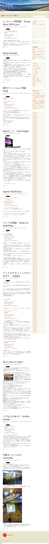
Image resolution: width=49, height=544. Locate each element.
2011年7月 (34, 229)
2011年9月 (34, 226)
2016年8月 (34, 156)
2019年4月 (34, 125)
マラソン (34, 71)
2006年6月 (34, 315)
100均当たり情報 (35, 65)
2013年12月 (34, 186)
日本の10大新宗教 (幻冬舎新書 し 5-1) (10, 341)
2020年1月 (34, 119)
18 (35, 30)
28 (40, 31)
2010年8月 (34, 245)
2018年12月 (34, 131)
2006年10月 (34, 309)
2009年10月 (34, 256)
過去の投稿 (8, 535)
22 (42, 30)
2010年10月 (34, 242)
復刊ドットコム (6, 113)
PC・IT (34, 66)
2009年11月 (34, 254)
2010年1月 (34, 251)
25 (35, 31)
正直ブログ (17, 26)
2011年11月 (34, 223)
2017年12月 (34, 143)
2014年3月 (34, 183)
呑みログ (34, 74)
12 (37, 28)
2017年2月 (34, 149)
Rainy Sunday (10, 53)
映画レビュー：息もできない (37, 95)
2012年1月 (34, 220)
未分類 (34, 75)
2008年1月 (34, 287)
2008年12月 (34, 271)
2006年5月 (34, 317)
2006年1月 (34, 323)
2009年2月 (34, 268)
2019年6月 (34, 122)
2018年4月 (34, 138)
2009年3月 (34, 266)
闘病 (33, 84)
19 (37, 30)
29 (42, 31)
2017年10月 (34, 146)
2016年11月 (34, 153)
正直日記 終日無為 (16, 55)
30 (44, 31)
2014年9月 (34, 175)
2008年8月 (34, 277)
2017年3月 (34, 147)
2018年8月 (34, 134)
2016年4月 (34, 162)
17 (33, 30)
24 (33, 31)
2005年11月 (34, 326)
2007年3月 (34, 302)
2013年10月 (34, 189)
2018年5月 (34, 137)
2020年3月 (34, 116)
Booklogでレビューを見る (8, 38)
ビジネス (34, 69)
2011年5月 (34, 232)
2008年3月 (34, 284)
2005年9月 (34, 329)
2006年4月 (34, 318)
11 (35, 28)
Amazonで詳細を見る (8, 37)
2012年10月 (34, 207)
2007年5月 (34, 299)
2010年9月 (34, 244)
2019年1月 (34, 129)
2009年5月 (34, 263)
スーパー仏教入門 (7, 299)
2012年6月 (34, 213)
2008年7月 (34, 278)
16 (44, 28)
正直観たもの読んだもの (23, 26)
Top (47, 542)
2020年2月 (34, 117)
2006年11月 (34, 308)
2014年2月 (34, 184)
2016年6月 (34, 159)
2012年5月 (34, 214)
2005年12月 (34, 324)
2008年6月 (34, 280)
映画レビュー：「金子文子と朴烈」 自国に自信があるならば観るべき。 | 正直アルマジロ (38, 103)
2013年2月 (34, 201)
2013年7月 (34, 193)
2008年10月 (34, 274)
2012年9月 (34, 208)
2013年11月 (34, 187)
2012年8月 (34, 210)
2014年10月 (34, 174)
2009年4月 (34, 265)
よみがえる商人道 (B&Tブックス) (10, 101)
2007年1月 (34, 305)
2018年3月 (34, 140)
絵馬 (33, 83)
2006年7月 (34, 314)
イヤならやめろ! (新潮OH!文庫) (9, 426)
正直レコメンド (35, 78)
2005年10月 (34, 327)
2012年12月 (34, 204)
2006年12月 (34, 306)
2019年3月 (34, 126)
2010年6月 (34, 248)
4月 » (33, 37)
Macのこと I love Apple (16, 131)
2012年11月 (34, 205)
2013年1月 (34, 202)
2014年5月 (34, 180)
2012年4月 (34, 216)
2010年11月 (34, 241)
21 (40, 30)
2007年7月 (34, 296)
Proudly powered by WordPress (5, 540)
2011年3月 (34, 235)
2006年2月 (34, 321)
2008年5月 (34, 281)
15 (42, 28)
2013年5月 (34, 196)
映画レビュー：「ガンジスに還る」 (38, 105)
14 (40, 28)
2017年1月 (34, 150)
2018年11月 (34, 132)
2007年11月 (34, 290)
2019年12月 (34, 120)
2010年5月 (34, 250)
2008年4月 (34, 283)
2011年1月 (34, 238)
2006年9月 (34, 311)
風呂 (33, 86)
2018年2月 (34, 141)
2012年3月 (34, 217)
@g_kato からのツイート (36, 42)
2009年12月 (34, 253)
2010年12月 (34, 239)
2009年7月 (34, 260)
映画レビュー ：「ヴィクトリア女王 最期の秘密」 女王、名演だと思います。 (39, 101)
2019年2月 (34, 128)
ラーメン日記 (35, 72)
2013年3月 (34, 199)
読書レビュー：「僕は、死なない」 (38, 56)
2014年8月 (34, 177)
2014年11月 (34, 172)
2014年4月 (34, 181)
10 (33, 28)
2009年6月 (34, 262)
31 (33, 32)
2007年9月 (34, 293)
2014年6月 (34, 178)
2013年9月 (34, 190)
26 (37, 31)
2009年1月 (34, 269)
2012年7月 (34, 211)
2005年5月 (34, 332)
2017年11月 (34, 144)
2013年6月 (34, 195)
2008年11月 (34, 272)
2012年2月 (34, 219)
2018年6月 (34, 135)
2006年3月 (34, 320)
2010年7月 (34, 247)
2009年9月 (34, 257)
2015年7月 (34, 168)
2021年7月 (34, 114)
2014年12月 (34, 171)
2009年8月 (34, 259)
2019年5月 (34, 123)
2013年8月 (34, 192)
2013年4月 (34, 198)
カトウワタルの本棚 (13, 26)
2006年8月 (34, 312)
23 (44, 30)
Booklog (15, 38)
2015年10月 (34, 165)
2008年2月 (34, 286)
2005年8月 (34, 330)
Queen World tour (12, 191)
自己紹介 (2, 12)
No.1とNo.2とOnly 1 (13, 362)
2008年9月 (34, 275)
